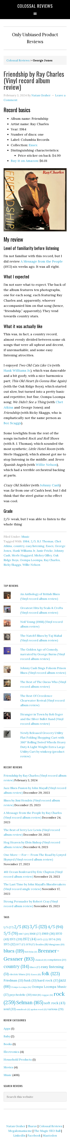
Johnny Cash (50, 485)
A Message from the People (42, 261)
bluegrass (56, 944)
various (55, 1009)
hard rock (47, 980)
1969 (48, 934)
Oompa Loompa (31, 560)
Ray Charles (52, 560)
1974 (54, 939)
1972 (29, 939)
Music (25, 536)
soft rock (54, 1003)
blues (14, 951)
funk (30, 980)
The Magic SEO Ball (47, 1131)
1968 (35, 933)
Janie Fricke (45, 550)
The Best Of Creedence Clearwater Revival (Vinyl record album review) (42, 700)
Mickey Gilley (43, 555)
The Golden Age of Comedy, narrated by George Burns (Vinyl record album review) (42, 654)
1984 (26, 541)
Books (8, 1044)
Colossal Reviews (35, 6)
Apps (7, 1028)
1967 (24, 933)
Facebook (34, 1135)
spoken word (39, 1009)
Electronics (11, 1052)
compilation (56, 959)
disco (35, 967)
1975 (9, 944)
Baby (7, 1036)
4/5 (55, 926)
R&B (36, 995)
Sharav (32, 1126)
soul (10, 1009)
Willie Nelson (46, 465)
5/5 (11, 933)
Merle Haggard (22, 555)
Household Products (18, 1059)
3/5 (38, 926)
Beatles (42, 944)
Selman (29, 1002)
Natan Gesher (15, 1126)
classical (40, 960)
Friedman (13, 980)
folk (51, 973)
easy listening (35, 546)
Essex (33, 145)
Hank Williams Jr (24, 550)
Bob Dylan (31, 952)
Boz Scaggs (12, 423)
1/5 (8, 927)
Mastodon (50, 1135)
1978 (30, 944)
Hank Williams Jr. (17, 370)
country (18, 546)
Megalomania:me (20, 1131)
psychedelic (20, 994)
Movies (8, 1067)
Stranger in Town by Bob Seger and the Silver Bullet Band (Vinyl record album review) (41, 718)
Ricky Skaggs (12, 564)
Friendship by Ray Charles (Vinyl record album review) (34, 80)
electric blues (20, 974)
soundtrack (23, 1009)
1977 (20, 944)
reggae (47, 995)
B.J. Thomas (45, 541)
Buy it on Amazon (24, 161)
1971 (16, 939)
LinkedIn (19, 1135)
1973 (42, 939)
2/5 (33, 541)
